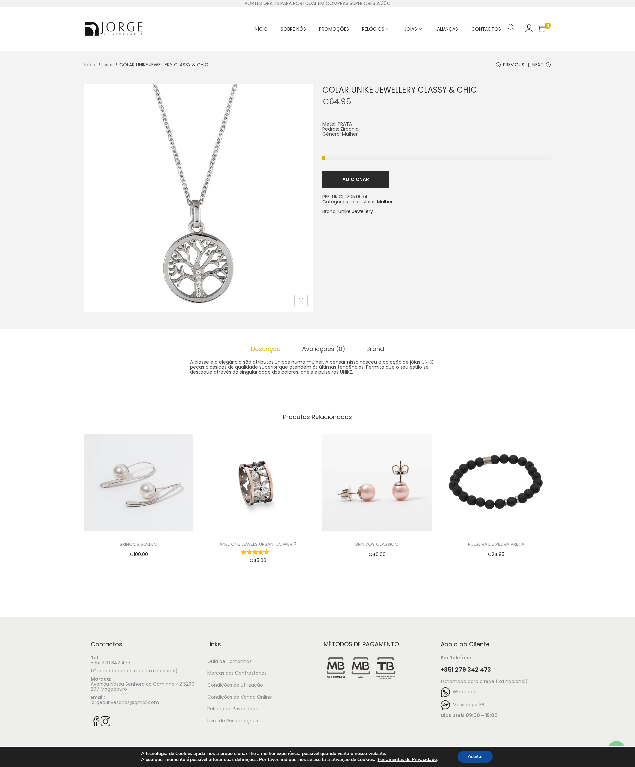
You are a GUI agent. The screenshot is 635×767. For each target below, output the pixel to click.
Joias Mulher (378, 201)
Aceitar (475, 756)
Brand (375, 348)
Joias (108, 64)
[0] (542, 29)
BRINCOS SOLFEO (139, 544)
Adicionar (355, 179)
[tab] (266, 348)
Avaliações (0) (323, 348)
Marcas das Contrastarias (237, 673)
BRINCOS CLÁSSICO (377, 544)
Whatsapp (463, 691)
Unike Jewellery (355, 211)
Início (90, 64)
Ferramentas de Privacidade (407, 760)
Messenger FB (467, 704)
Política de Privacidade (233, 709)
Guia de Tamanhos (229, 661)
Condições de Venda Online (239, 697)
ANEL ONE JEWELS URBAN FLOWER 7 (258, 544)
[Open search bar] (511, 19)
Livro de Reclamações (232, 720)
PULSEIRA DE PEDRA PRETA (496, 544)
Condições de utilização (235, 685)
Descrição (266, 348)
